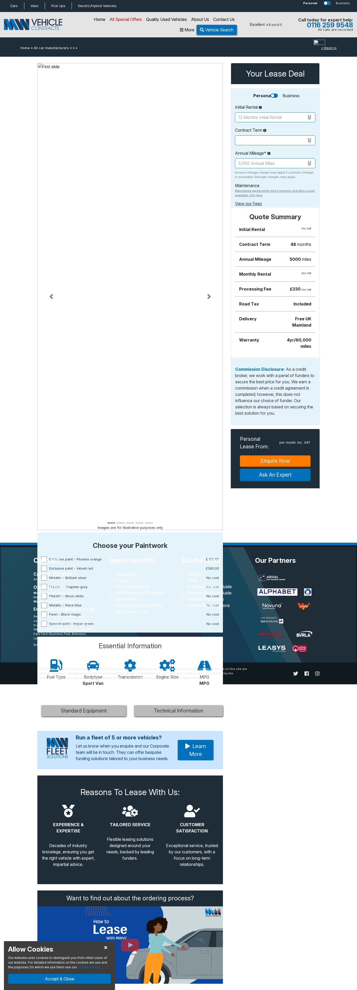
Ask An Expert (275, 475)
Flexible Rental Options (208, 605)
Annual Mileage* (251, 153)
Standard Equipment (84, 711)
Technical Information (178, 711)
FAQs (192, 580)
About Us (200, 19)
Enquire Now (275, 461)
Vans (34, 6)
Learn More (197, 750)
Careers (194, 574)
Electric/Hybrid (97, 6)
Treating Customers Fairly (138, 605)
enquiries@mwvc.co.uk (70, 609)
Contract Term (249, 130)
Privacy (121, 580)
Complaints (124, 574)
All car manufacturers (51, 48)
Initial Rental (247, 107)
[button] (51, 296)
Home (99, 19)
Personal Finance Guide (209, 592)
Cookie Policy (127, 599)
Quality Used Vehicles (166, 19)
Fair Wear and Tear (132, 611)
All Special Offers (126, 19)
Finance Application (205, 599)
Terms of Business (131, 586)
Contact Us (224, 19)
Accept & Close (59, 978)
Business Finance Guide (209, 586)
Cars (14, 6)
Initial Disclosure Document (140, 592)
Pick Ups (58, 6)
